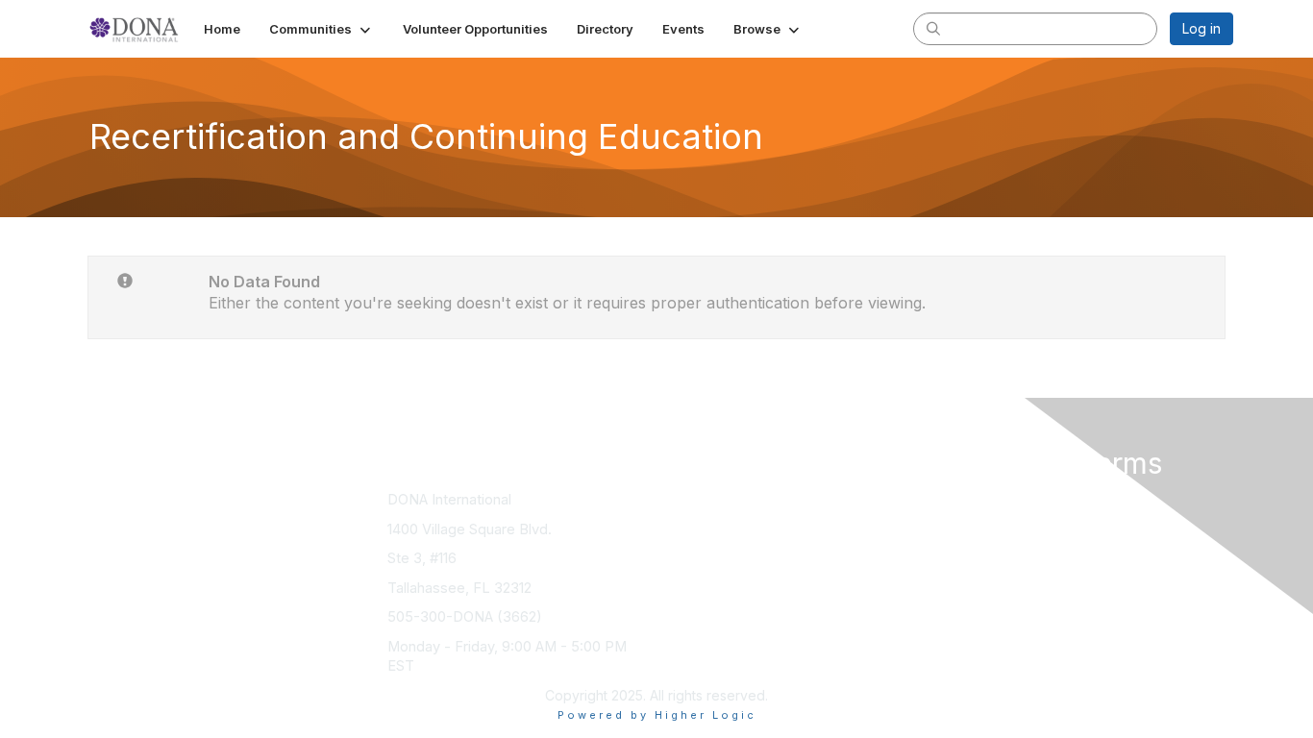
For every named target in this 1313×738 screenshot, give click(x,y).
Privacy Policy (986, 518)
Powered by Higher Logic (656, 715)
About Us (971, 499)
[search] (933, 27)
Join (677, 499)
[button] (321, 28)
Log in (1201, 28)
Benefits (690, 518)
